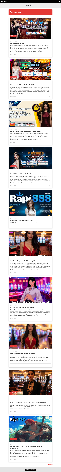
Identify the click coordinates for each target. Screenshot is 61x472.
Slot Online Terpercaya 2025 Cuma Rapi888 (22, 261)
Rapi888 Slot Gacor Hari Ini (18, 43)
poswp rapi (13, 54)
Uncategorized (13, 35)
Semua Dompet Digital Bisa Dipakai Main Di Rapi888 (25, 131)
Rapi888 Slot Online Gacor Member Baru (22, 400)
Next (50, 464)
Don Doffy (12, 142)
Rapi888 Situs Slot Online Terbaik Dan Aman (23, 174)
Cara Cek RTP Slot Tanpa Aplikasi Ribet (21, 220)
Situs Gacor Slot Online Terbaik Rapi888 (22, 85)
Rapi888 (12, 123)
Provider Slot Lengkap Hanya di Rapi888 (22, 307)
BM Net (4, 1)
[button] (59, 1)
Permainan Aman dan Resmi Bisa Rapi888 (22, 353)
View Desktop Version (31, 469)
